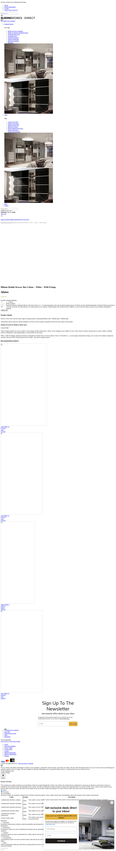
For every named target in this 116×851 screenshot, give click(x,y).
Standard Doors (12, 36)
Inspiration (7, 736)
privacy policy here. (50, 824)
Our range (7, 732)
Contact (6, 8)
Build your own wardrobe (15, 31)
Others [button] (3, 841)
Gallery (6, 205)
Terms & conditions (10, 746)
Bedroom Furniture (13, 41)
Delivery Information (10, 754)
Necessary (6, 792)
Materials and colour (10, 733)
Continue (61, 841)
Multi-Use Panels (13, 127)
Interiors (6, 222)
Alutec (11, 222)
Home (2, 222)
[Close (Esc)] (1, 848)
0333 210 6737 (5, 741)
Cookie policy (8, 749)
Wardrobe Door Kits (14, 34)
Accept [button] (12, 771)
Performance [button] (4, 826)
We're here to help (15, 741)
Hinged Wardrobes (13, 39)
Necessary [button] (4, 790)
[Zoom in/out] (7, 848)
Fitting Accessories (13, 123)
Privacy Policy (8, 748)
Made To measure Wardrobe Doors (18, 33)
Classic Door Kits (13, 122)
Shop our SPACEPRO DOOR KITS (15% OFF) (15, 219)
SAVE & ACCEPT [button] (6, 846)
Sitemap (6, 756)
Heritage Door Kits (13, 125)
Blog (5, 204)
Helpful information (10, 7)
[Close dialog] (111, 802)
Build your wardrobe (12, 730)
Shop (5, 115)
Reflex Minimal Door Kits (15, 128)
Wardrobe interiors (13, 37)
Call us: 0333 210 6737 (11, 10)
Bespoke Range (8, 24)
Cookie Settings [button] (5, 771)
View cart (3, 214)
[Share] (3, 848)
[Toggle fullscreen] (5, 848)
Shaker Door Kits (13, 130)
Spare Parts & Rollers (14, 132)
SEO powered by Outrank (25, 763)
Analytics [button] (3, 831)
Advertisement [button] (5, 836)
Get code (73, 724)
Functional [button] (4, 821)
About (6, 5)
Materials (10, 42)
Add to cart (4, 310)
